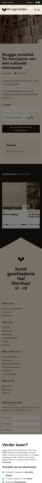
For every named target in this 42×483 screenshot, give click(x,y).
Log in (4, 450)
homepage (6, 462)
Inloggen (30, 2)
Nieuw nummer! (7, 2)
